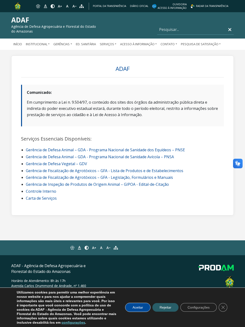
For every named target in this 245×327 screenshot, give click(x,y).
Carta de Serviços (41, 198)
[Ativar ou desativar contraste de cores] (53, 6)
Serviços (107, 44)
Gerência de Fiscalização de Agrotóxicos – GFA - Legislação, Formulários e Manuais (99, 177)
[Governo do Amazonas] (18, 5)
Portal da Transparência (109, 6)
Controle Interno (41, 191)
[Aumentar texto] (60, 6)
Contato (168, 44)
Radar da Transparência (212, 6)
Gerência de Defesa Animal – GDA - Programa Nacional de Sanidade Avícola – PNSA (100, 156)
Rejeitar (165, 307)
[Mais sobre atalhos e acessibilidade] (72, 247)
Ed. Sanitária (86, 44)
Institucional (36, 44)
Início (17, 44)
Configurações (199, 307)
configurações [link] (73, 322)
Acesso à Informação (137, 44)
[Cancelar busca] (230, 30)
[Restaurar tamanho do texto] (67, 6)
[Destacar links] (45, 6)
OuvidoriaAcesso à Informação (172, 6)
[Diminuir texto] (74, 6)
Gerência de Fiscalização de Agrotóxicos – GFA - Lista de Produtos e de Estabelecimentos (104, 170)
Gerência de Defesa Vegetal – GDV (56, 163)
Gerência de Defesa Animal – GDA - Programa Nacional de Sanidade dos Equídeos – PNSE (105, 149)
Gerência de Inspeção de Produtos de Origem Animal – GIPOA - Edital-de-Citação (97, 184)
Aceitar (138, 307)
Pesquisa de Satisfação (199, 44)
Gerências (61, 44)
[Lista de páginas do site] (116, 247)
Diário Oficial (139, 6)
